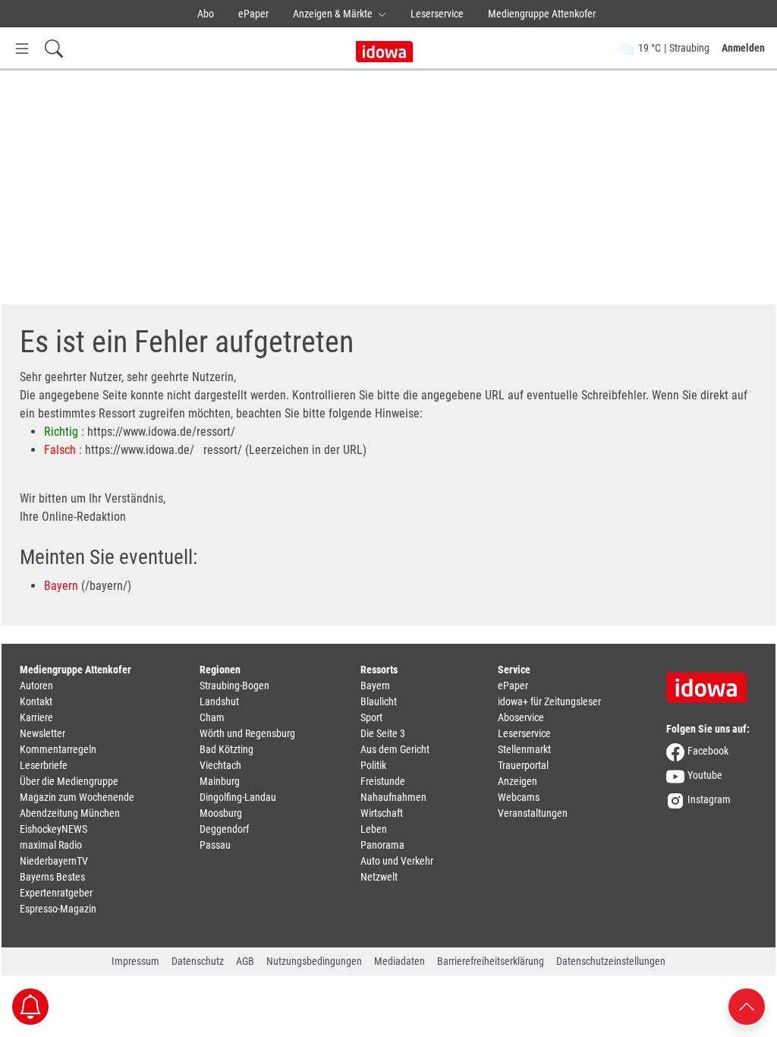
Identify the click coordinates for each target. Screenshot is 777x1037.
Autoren (36, 685)
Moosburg (221, 813)
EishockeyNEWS (53, 829)
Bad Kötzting (226, 749)
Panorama (382, 845)
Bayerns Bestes (52, 877)
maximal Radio (51, 845)
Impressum (135, 961)
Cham (212, 717)
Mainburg (220, 781)
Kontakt (36, 701)
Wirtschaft (381, 813)
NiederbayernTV (54, 861)
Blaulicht (378, 701)
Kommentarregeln (58, 749)
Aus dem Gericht (394, 749)
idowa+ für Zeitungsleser (549, 701)
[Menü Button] (22, 48)
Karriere (36, 717)
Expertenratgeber (56, 893)
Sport (371, 717)
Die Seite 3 (382, 733)
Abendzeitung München (70, 813)
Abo (205, 14)
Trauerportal (523, 765)
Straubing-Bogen (234, 685)
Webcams (518, 797)
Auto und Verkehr (396, 861)
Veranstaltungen (533, 813)
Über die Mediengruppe (69, 781)
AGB (245, 961)
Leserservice (437, 14)
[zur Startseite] (711, 682)
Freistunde (382, 781)
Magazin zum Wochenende (77, 797)
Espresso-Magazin (58, 909)
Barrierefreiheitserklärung (490, 961)
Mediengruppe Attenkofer (542, 14)
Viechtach (220, 765)
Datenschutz (197, 961)
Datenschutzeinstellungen (610, 961)
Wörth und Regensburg (247, 733)
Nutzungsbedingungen (314, 961)
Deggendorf (224, 829)
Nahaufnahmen (393, 797)
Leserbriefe (44, 765)
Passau (215, 845)
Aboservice (521, 717)
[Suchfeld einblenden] (54, 48)
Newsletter (42, 733)
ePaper (253, 14)
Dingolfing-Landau (238, 797)
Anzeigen (517, 781)
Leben (373, 829)
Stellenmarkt (524, 749)
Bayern (61, 585)
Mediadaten (399, 961)
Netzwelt (379, 877)
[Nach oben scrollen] (746, 1005)
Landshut (219, 701)
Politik (373, 765)
